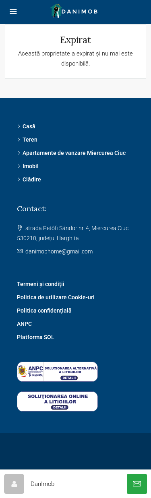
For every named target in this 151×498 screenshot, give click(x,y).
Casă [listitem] (29, 126)
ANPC (24, 324)
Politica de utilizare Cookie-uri (56, 297)
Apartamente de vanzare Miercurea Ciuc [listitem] (74, 153)
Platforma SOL (35, 337)
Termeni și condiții (40, 284)
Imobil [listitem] (31, 166)
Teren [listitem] (30, 139)
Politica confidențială (44, 310)
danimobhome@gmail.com (59, 251)
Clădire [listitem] (32, 179)
